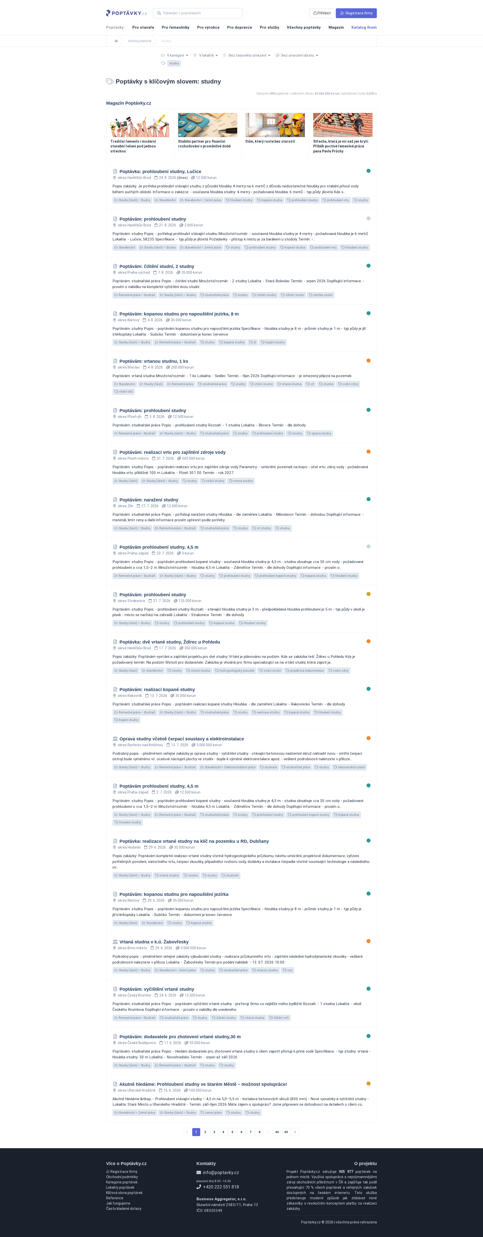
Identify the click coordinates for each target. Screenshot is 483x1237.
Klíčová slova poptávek (124, 1193)
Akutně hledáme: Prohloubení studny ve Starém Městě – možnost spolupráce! (203, 1084)
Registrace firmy (123, 1172)
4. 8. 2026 (155, 320)
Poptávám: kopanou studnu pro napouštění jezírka (173, 894)
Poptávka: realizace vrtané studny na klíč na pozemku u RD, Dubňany (194, 841)
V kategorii (175, 55)
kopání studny (275, 342)
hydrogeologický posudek (236, 670)
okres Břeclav (129, 367)
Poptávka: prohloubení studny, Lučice (160, 171)
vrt (312, 384)
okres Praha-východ (134, 272)
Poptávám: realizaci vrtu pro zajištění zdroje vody (172, 452)
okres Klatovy (128, 320)
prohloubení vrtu (337, 200)
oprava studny (321, 433)
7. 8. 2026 (165, 272)
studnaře (270, 767)
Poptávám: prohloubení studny (152, 219)
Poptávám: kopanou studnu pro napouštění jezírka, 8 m (179, 313)
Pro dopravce (239, 27)
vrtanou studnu (267, 970)
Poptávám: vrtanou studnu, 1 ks (153, 361)
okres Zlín (125, 506)
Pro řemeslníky (175, 27)
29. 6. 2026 (157, 847)
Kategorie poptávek (122, 1182)
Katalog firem (364, 27)
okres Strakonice (131, 601)
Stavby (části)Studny (134, 200)
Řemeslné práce (182, 384)
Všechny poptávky (304, 27)
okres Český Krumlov (134, 995)
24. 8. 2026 (173, 178)
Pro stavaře (143, 27)
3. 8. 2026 (157, 417)
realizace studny (267, 712)
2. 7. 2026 (164, 792)
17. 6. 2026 (172, 1043)
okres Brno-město (132, 948)
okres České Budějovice (137, 1043)
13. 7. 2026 (158, 696)
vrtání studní (272, 670)
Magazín (336, 27)
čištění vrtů (281, 1018)
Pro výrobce (208, 27)
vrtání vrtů (125, 391)
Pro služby (269, 27)
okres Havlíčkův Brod (134, 178)
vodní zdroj (350, 384)
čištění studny (266, 295)
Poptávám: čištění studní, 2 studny (156, 266)
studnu (192, 875)
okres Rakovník (130, 696)
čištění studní (294, 295)
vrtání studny (263, 384)
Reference (114, 1198)
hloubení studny (241, 200)
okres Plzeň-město (133, 458)
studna (328, 384)
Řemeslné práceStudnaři (136, 295)
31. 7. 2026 (165, 458)
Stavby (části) (153, 384)
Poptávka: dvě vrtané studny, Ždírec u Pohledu (169, 642)
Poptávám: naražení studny (148, 499)
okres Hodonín (129, 847)
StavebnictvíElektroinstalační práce (229, 767)
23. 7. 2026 (165, 553)
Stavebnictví (167, 200)
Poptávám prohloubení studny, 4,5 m (158, 547)
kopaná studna (271, 200)
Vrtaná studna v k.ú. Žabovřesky (154, 941)
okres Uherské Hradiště (136, 1090)
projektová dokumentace (307, 670)
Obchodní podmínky (122, 1177)
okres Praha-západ (133, 553)
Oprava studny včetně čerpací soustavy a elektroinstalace (181, 738)
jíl (254, 342)
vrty (289, 970)
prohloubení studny (304, 200)
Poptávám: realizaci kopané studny (157, 689)
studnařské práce (216, 295)
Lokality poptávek (120, 1187)
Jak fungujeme (118, 1203)
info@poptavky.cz (220, 1172)
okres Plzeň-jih (129, 417)
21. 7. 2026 (161, 601)
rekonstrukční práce (351, 767)
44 (277, 1132)
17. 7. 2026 (167, 648)
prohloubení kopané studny (277, 576)
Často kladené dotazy (123, 1209)
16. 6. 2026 (172, 1090)
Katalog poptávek (139, 41)
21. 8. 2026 (167, 225)
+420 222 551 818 (220, 1186)
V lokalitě (206, 55)
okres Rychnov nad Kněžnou (140, 745)
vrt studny (263, 528)
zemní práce (213, 1112)
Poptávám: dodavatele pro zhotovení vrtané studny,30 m (180, 1036)
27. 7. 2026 (149, 506)
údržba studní (323, 295)
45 (286, 1132)
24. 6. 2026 (167, 995)
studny (362, 200)
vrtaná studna (291, 384)
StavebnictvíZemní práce (202, 200)
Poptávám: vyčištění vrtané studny (156, 989)
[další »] (295, 1132)
